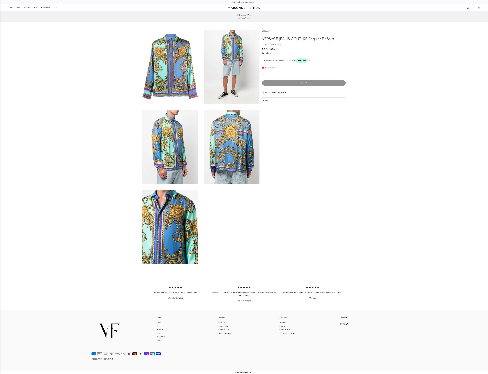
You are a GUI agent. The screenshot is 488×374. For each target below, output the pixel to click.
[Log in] (473, 8)
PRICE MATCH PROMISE (287, 333)
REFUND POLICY (223, 329)
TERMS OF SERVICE (224, 333)
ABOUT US (221, 322)
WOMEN (160, 329)
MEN (158, 326)
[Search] (468, 8)
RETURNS (282, 326)
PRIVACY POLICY (223, 326)
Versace (266, 31)
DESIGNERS (161, 336)
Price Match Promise (273, 44)
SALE (158, 340)
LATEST (159, 322)
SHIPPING (282, 322)
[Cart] (479, 8)
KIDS (158, 333)
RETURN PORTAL (284, 329)
